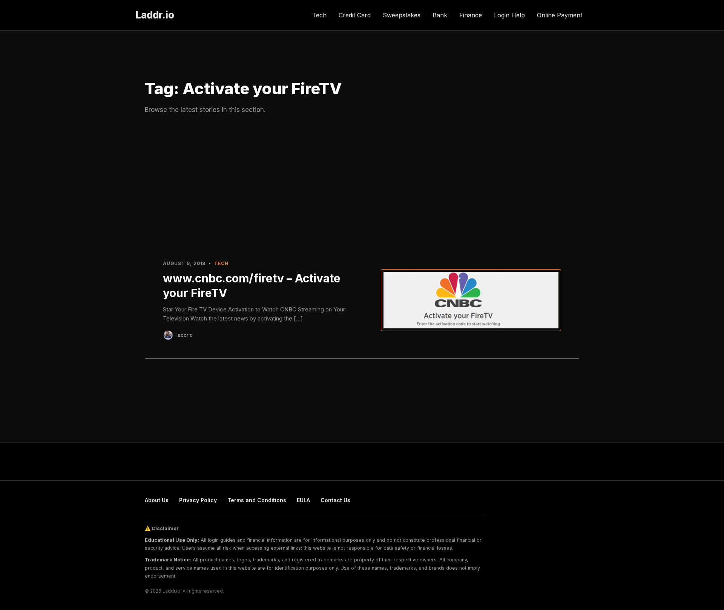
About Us (157, 500)
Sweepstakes (401, 15)
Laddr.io (155, 15)
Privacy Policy (198, 500)
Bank (440, 15)
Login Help (509, 15)
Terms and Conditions (256, 500)
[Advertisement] (362, 186)
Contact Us (335, 500)
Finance (470, 15)
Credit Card (355, 15)
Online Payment (559, 15)
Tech (319, 15)
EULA (303, 500)
